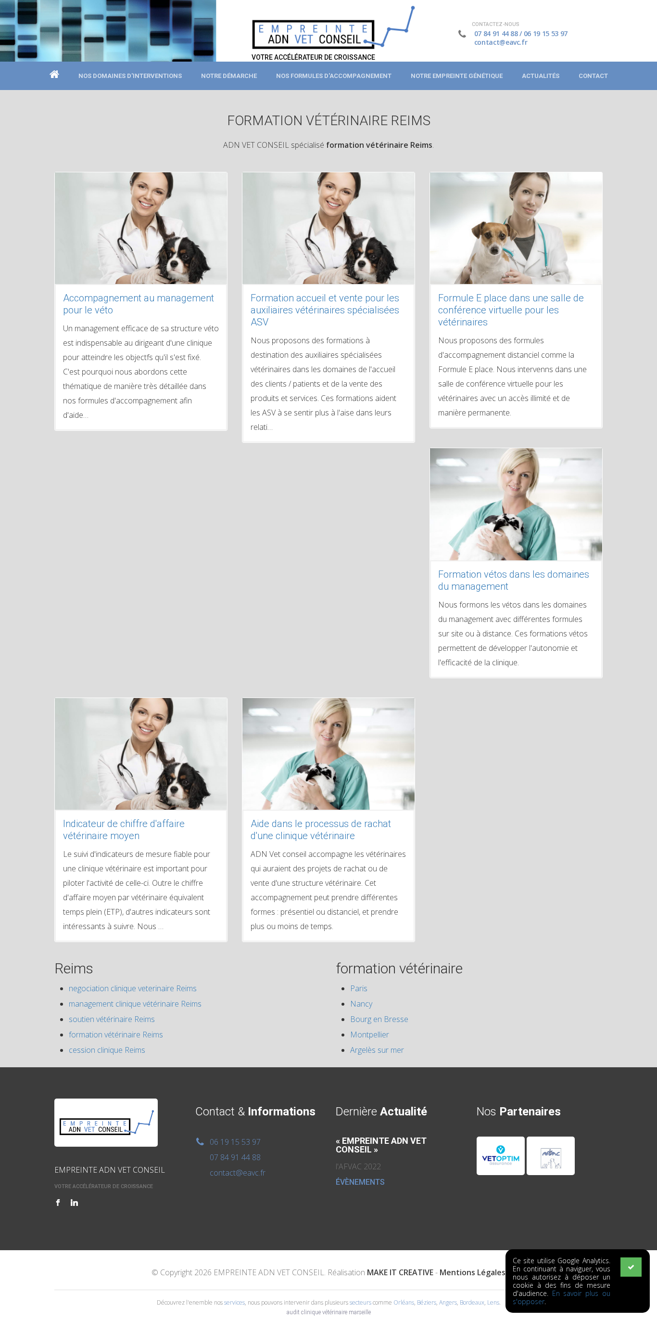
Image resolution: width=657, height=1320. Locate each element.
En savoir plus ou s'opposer (561, 1297)
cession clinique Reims (107, 1050)
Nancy (361, 1003)
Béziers (426, 1302)
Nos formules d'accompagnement (334, 75)
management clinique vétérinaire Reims (135, 1003)
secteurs (360, 1302)
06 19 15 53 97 (546, 33)
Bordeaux (472, 1302)
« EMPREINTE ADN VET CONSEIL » (381, 1145)
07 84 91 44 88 (496, 33)
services (234, 1302)
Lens (493, 1302)
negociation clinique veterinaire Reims (133, 988)
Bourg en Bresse (379, 1019)
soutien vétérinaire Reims (112, 1019)
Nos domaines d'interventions (130, 75)
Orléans (403, 1302)
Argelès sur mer (377, 1050)
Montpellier (369, 1034)
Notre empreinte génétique (457, 75)
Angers (448, 1302)
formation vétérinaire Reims (116, 1034)
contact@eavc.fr (501, 42)
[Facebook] (58, 1203)
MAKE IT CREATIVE (400, 1272)
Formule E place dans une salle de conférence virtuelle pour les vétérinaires (511, 310)
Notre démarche (229, 75)
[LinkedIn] (74, 1203)
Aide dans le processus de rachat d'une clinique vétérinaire (321, 829)
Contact (593, 75)
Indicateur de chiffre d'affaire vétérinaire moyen (124, 829)
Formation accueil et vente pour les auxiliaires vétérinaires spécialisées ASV (325, 310)
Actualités (540, 75)
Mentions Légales (472, 1272)
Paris (358, 988)
